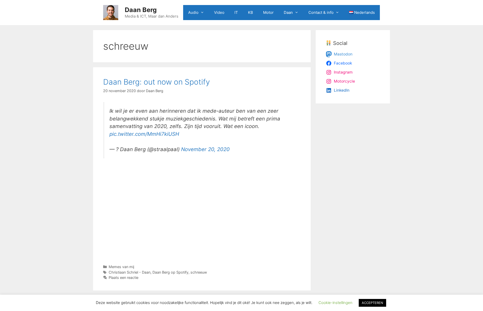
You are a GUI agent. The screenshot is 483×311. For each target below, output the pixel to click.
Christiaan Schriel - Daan (129, 272)
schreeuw (198, 272)
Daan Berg (141, 10)
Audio (193, 12)
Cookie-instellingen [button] (335, 302)
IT (236, 12)
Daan (288, 12)
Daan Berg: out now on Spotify (156, 81)
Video (219, 12)
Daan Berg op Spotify (170, 272)
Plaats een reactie (123, 277)
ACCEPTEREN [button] (372, 303)
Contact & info (321, 12)
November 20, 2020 (205, 149)
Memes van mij (121, 267)
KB (250, 12)
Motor (268, 12)
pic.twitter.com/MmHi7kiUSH (144, 134)
